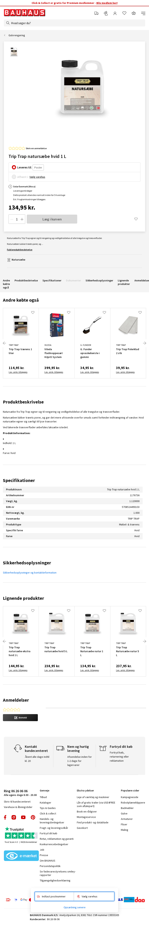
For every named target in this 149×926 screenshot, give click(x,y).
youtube (23, 817)
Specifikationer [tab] (19, 480)
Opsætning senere (75, 907)
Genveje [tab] (44, 790)
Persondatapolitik (50, 866)
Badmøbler (127, 808)
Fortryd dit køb (48, 833)
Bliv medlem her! (107, 3)
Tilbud (43, 797)
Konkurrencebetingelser (54, 844)
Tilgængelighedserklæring (55, 880)
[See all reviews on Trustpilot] (21, 833)
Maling (124, 830)
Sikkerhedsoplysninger (99, 280)
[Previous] (4, 343)
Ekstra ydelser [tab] (85, 790)
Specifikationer (51, 280)
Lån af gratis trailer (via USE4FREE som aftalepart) (96, 804)
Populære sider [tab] (130, 790)
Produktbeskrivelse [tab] (23, 402)
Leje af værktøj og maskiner (93, 797)
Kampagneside (129, 797)
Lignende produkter (124, 282)
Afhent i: (23, 177)
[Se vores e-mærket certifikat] (21, 856)
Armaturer (127, 819)
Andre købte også (6, 284)
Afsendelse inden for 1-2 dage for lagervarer (79, 761)
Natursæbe (18, 259)
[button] (20, 717)
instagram (13, 817)
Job (42, 849)
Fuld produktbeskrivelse (19, 249)
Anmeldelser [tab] (16, 700)
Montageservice (86, 817)
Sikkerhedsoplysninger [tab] (27, 563)
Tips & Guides (48, 808)
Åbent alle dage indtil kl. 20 (37, 759)
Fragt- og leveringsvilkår (54, 828)
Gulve (124, 813)
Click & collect (48, 813)
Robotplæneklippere (133, 802)
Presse (44, 855)
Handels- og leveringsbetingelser (52, 820)
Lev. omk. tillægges (18, 372)
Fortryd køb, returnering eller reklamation (119, 756)
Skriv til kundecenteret (17, 801)
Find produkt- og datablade (92, 822)
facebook (5, 817)
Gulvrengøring (17, 35)
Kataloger (45, 802)
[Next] (144, 343)
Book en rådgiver (87, 811)
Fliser (124, 824)
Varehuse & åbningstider (18, 807)
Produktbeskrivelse (26, 280)
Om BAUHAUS (47, 860)
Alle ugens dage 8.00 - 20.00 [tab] (20, 793)
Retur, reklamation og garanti (57, 839)
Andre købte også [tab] (21, 300)
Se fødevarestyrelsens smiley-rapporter (58, 873)
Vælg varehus (37, 177)
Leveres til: (24, 167)
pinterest (33, 817)
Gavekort (82, 828)
